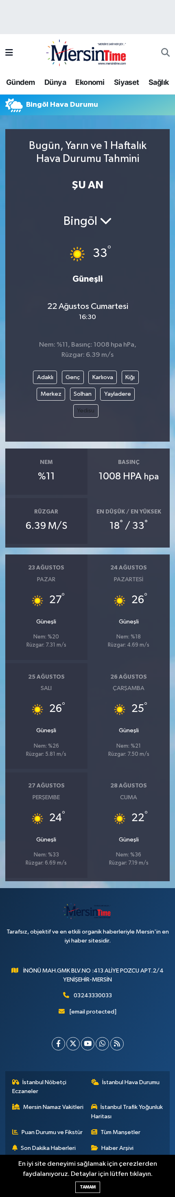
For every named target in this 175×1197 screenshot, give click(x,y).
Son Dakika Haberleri (48, 1148)
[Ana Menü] (9, 53)
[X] (73, 1043)
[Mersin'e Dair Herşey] (87, 52)
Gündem (20, 82)
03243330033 (93, 995)
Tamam (88, 1187)
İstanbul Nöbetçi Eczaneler (39, 1086)
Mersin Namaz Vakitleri (53, 1107)
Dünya (55, 82)
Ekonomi (89, 82)
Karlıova (102, 377)
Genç (73, 377)
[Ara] (165, 53)
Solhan (83, 394)
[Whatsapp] (102, 1043)
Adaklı (45, 377)
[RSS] (117, 1043)
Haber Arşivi (117, 1148)
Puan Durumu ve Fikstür (52, 1132)
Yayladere (117, 394)
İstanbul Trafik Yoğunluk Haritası (127, 1111)
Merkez (51, 394)
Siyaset (126, 82)
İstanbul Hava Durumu (131, 1082)
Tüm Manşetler (120, 1132)
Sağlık (158, 82)
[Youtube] (87, 1043)
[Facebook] (58, 1043)
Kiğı (130, 377)
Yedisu (85, 411)
